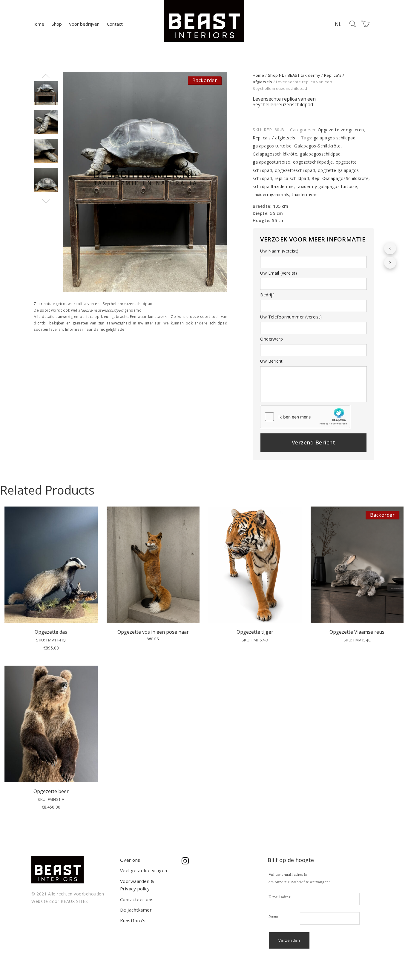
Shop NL (276, 75)
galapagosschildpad (320, 154)
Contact (115, 24)
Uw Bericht (271, 361)
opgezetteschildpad (295, 170)
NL (338, 24)
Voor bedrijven (84, 24)
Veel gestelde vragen (143, 870)
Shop (57, 24)
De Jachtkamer (136, 910)
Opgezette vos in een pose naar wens (153, 635)
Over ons (130, 860)
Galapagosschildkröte (275, 154)
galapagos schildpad (335, 138)
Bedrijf (267, 295)
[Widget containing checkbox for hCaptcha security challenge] (305, 416)
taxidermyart (305, 194)
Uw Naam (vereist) (279, 251)
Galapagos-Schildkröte (317, 146)
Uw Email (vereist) (278, 273)
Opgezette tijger (255, 632)
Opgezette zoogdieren (341, 130)
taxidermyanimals (271, 194)
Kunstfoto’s (133, 921)
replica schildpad (292, 178)
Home (37, 24)
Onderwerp (271, 339)
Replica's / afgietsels (274, 138)
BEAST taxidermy (304, 75)
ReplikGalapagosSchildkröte (340, 178)
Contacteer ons (137, 899)
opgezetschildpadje (313, 162)
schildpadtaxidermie (273, 186)
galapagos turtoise (272, 146)
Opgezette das (51, 632)
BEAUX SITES (74, 901)
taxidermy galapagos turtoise (327, 186)
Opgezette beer (51, 791)
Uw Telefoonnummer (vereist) (291, 317)
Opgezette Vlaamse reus (356, 632)
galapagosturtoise (271, 162)
